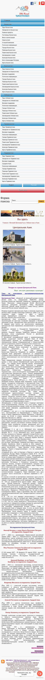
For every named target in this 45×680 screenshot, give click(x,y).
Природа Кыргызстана (9, 81)
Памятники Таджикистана (10, 174)
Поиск (14, 200)
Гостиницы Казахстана (9, 35)
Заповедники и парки (8, 55)
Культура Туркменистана (9, 147)
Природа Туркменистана (9, 139)
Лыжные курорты (7, 32)
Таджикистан (9, 153)
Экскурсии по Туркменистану (11, 129)
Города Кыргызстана (8, 79)
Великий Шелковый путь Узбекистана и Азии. (25, 223)
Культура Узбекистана (9, 118)
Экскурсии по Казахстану (10, 30)
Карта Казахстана (7, 63)
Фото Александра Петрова (10, 60)
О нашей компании (8, 42)
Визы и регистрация (8, 37)
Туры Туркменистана (8, 127)
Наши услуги (6, 40)
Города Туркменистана (9, 137)
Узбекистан (8, 95)
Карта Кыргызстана (8, 92)
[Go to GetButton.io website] (39, 677)
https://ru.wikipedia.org (37, 648)
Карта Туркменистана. (9, 150)
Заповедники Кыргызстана (10, 86)
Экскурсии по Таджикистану (10, 158)
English (11, 185)
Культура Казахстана (8, 57)
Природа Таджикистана (9, 171)
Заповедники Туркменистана (11, 145)
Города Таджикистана (9, 169)
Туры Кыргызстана (8, 69)
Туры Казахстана (7, 27)
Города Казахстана (8, 47)
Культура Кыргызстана (9, 89)
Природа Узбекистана (9, 110)
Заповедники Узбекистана (10, 116)
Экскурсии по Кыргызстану (10, 71)
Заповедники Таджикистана (10, 176)
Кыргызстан (8, 66)
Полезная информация (9, 45)
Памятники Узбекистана (9, 113)
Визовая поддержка (8, 74)
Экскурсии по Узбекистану (10, 100)
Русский (33, 185)
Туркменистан (9, 124)
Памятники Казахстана (9, 52)
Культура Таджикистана (9, 179)
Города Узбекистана (8, 108)
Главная (7, 20)
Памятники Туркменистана (10, 142)
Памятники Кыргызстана (10, 84)
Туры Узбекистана (7, 98)
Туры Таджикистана (8, 156)
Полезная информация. (9, 76)
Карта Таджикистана (8, 181)
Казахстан (8, 24)
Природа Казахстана (8, 50)
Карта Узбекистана (8, 121)
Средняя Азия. (6, 163)
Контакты (22, 190)
